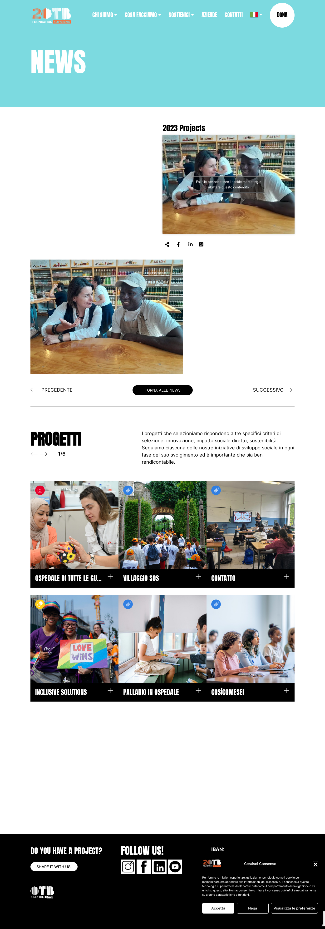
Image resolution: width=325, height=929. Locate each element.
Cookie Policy (235, 920)
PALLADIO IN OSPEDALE (151, 692)
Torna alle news (163, 390)
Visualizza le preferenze (294, 908)
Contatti (234, 15)
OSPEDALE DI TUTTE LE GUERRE (68, 578)
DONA (282, 15)
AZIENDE (209, 15)
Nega (252, 908)
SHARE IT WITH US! (54, 866)
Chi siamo (102, 15)
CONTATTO (223, 578)
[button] (315, 863)
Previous (34, 454)
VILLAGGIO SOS (141, 578)
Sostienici (179, 15)
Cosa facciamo (141, 15)
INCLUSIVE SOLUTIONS (61, 692)
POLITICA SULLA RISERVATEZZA (269, 920)
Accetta (218, 908)
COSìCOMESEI (227, 692)
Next (43, 454)
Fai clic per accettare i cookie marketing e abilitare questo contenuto (228, 184)
